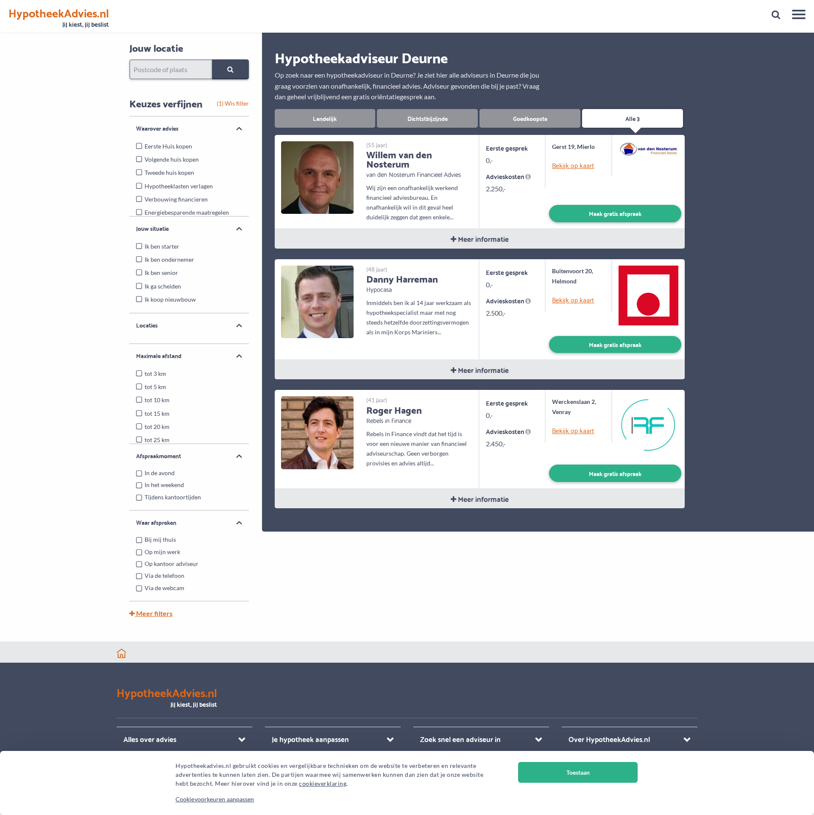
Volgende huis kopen (172, 159)
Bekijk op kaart (573, 165)
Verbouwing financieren (176, 199)
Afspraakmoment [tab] (158, 456)
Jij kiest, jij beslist (58, 18)
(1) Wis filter (233, 103)
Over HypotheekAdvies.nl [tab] (609, 739)
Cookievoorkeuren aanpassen (215, 799)
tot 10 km (157, 399)
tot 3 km (155, 373)
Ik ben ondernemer (169, 259)
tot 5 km (155, 386)
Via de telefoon (164, 575)
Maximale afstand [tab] (158, 355)
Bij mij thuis (160, 539)
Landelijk (325, 118)
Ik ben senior (161, 272)
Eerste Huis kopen (168, 146)
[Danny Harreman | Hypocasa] (317, 301)
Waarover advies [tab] (157, 128)
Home (121, 653)
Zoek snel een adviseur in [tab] (460, 739)
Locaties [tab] (147, 325)
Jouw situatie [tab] (152, 228)
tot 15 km (157, 413)
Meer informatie (482, 238)
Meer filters (154, 613)
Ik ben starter (162, 246)
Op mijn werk (162, 551)
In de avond (160, 472)
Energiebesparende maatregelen (187, 212)
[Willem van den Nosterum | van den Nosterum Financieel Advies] (317, 176)
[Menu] (796, 15)
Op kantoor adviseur (171, 563)
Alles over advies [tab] (149, 739)
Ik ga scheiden (163, 286)
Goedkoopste (530, 118)
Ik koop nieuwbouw (170, 299)
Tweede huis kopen (169, 172)
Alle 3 (632, 118)
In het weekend (164, 484)
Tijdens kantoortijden (173, 497)
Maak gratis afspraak (615, 213)
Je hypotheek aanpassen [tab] (310, 739)
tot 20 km (157, 426)
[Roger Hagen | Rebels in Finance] (317, 432)
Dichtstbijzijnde (427, 118)
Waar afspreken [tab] (156, 522)
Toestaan (578, 772)
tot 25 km (157, 439)
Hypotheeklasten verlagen (179, 186)
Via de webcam (164, 587)
